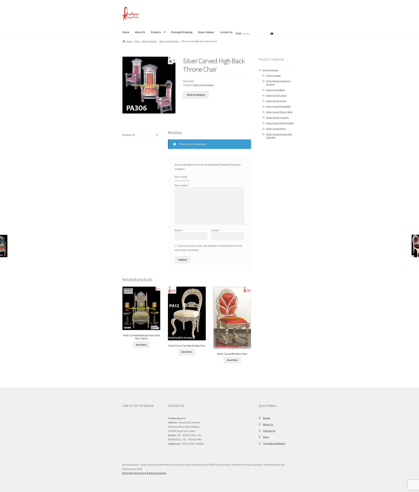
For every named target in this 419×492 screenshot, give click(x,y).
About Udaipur (206, 32)
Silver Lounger (273, 75)
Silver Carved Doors (276, 128)
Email (215, 230)
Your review (182, 185)
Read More (141, 344)
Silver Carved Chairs (169, 41)
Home (125, 32)
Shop (137, 41)
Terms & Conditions (274, 443)
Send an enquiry (196, 94)
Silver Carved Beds (275, 89)
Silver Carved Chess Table (279, 112)
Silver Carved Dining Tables (280, 123)
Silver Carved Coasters (277, 117)
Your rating (181, 176)
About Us (140, 32)
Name (179, 230)
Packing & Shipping (181, 32)
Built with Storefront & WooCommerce (144, 473)
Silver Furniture (149, 41)
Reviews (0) (128, 134)
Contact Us (226, 32)
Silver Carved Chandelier (278, 106)
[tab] (141, 135)
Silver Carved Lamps (276, 95)
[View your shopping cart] (254, 29)
